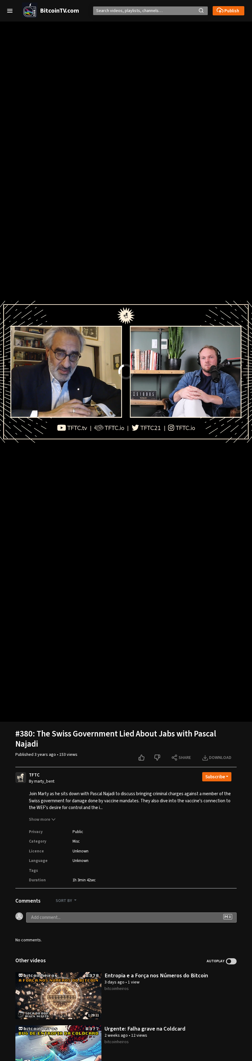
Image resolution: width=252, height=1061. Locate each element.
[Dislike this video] (158, 757)
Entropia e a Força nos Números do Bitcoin (156, 975)
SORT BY (64, 901)
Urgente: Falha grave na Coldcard (144, 1029)
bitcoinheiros (116, 989)
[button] (10, 10)
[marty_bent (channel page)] (20, 778)
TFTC (34, 775)
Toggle (231, 961)
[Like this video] (142, 757)
